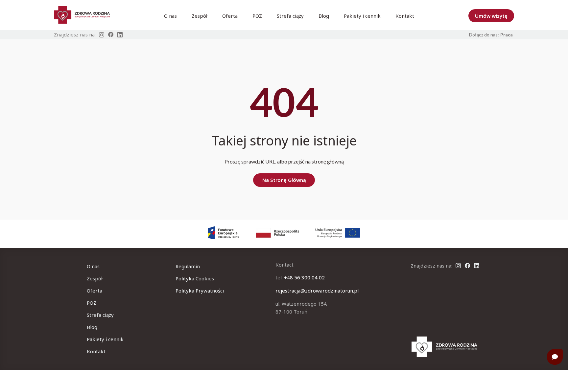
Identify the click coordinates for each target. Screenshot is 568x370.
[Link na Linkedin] (120, 34)
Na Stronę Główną (284, 180)
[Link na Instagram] (101, 34)
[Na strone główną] (444, 347)
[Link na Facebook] (110, 34)
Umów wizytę (491, 15)
